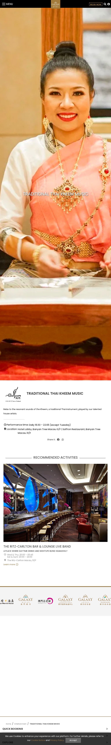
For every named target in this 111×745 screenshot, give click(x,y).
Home (8, 724)
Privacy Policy (57, 740)
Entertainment (20, 724)
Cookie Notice (38, 740)
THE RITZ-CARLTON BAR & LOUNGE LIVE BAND (37, 546)
